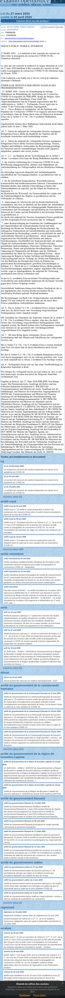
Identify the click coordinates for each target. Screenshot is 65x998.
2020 (26, 13)
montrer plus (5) (12, 496)
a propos (24, 5)
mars (18, 13)
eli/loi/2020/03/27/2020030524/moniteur (19, 38)
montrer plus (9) (12, 668)
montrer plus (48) (13, 549)
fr (55, 1)
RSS (14, 5)
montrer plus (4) (12, 902)
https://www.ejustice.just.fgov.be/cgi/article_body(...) (27, 41)
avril (21, 17)
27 (12, 13)
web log (36, 5)
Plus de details (39, 995)
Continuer (24, 995)
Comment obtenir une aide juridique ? (32, 20)
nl (61, 1)
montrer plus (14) (13, 749)
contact (48, 5)
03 (15, 17)
